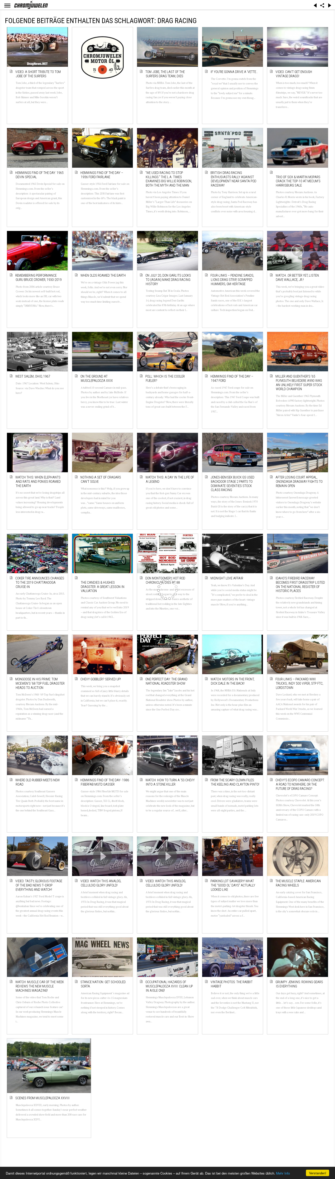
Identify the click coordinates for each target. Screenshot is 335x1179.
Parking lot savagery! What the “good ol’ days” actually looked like (233, 885)
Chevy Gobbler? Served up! (101, 679)
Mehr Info (283, 1173)
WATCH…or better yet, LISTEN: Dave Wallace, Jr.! (297, 277)
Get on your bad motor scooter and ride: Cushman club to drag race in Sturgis (300, 1087)
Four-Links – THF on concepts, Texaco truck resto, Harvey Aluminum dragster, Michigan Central (234, 1089)
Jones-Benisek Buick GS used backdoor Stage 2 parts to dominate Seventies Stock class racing (232, 483)
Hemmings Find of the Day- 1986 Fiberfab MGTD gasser (105, 782)
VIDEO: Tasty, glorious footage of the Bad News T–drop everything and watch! (39, 885)
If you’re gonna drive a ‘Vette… (234, 72)
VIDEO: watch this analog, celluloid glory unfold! (101, 883)
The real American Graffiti (102, 1083)
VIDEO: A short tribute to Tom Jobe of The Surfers (38, 74)
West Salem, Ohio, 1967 (33, 376)
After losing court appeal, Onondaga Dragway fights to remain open (299, 481)
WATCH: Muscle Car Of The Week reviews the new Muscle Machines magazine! (40, 986)
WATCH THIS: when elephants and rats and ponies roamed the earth (38, 481)
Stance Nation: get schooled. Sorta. (103, 984)
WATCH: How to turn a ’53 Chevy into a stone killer (170, 782)
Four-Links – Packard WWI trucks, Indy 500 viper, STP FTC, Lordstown (299, 683)
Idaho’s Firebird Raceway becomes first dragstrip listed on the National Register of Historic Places (300, 584)
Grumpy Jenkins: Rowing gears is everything (299, 984)
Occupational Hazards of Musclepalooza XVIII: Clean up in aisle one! (169, 986)
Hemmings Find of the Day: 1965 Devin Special (40, 175)
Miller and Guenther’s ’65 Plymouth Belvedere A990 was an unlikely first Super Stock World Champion (299, 382)
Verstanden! (317, 1172)
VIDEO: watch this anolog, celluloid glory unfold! (166, 883)
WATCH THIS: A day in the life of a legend (170, 479)
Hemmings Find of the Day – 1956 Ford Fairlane (102, 175)
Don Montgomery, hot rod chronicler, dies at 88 (165, 580)
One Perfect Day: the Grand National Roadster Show (166, 681)
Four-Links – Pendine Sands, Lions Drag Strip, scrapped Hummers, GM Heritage (232, 279)
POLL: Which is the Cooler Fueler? (165, 378)
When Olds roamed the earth (103, 275)
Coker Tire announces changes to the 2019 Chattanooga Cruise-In (40, 582)
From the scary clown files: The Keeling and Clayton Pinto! (235, 782)
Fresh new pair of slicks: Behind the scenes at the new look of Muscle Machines (169, 1087)
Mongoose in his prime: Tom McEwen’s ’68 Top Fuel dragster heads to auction (40, 683)
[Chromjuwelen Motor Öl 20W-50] (102, 57)
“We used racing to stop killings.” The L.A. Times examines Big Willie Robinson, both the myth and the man (169, 179)
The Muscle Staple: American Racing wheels (298, 883)
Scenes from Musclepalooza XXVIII (38, 1085)
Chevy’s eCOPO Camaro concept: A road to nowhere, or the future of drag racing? (300, 784)
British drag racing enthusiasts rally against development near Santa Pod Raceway (233, 179)
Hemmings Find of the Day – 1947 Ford (232, 378)
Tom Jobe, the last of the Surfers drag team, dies (165, 74)
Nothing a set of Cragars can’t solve (101, 479)
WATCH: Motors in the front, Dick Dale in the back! (232, 681)
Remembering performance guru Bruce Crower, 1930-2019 (39, 277)
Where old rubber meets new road (38, 782)
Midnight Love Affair (227, 578)
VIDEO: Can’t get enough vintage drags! (294, 74)
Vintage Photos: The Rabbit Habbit (232, 984)
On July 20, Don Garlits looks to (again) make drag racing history (168, 279)
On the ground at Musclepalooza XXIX (97, 378)
